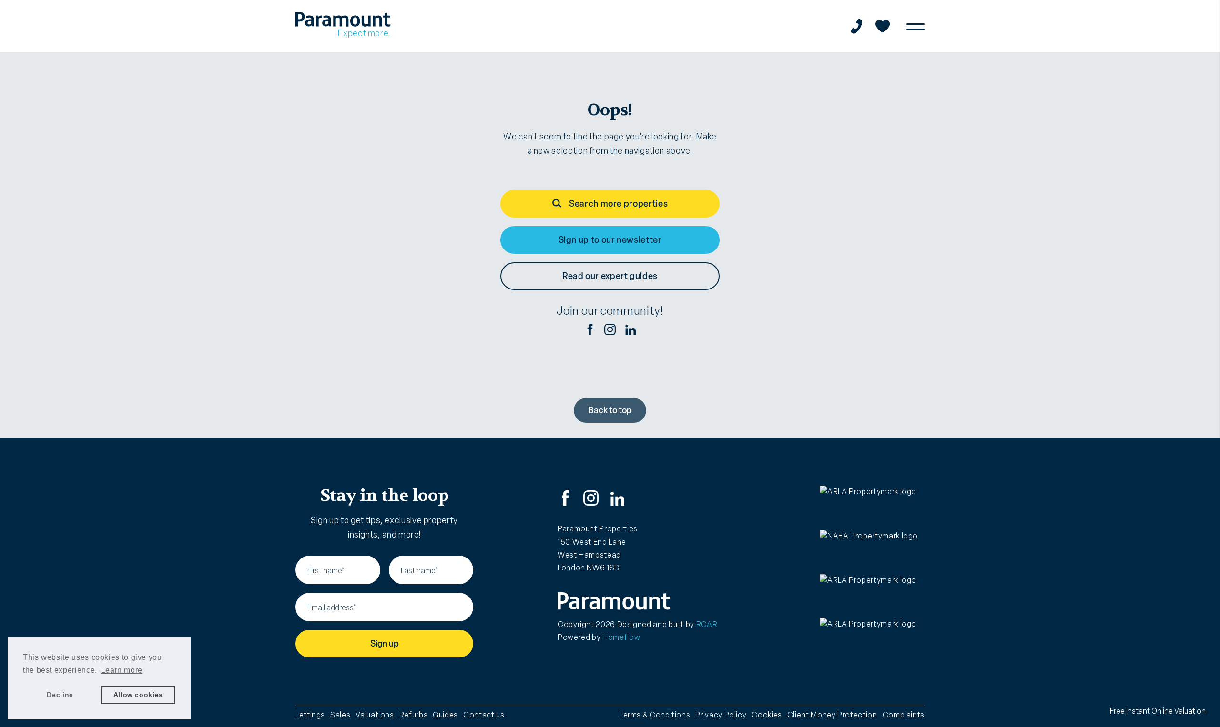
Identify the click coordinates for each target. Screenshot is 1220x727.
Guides (445, 714)
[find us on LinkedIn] (630, 329)
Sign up (384, 643)
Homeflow (621, 637)
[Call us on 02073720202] (856, 26)
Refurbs (413, 714)
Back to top (610, 410)
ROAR (707, 624)
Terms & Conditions (655, 714)
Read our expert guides (610, 276)
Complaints (904, 714)
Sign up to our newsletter (610, 240)
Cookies (767, 714)
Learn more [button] (121, 670)
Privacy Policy (720, 714)
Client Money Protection (832, 714)
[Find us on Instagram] (610, 329)
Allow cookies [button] (138, 694)
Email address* (331, 607)
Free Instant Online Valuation (1158, 711)
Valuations (375, 714)
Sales (340, 714)
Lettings (310, 714)
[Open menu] (915, 26)
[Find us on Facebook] (590, 329)
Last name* (419, 570)
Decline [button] (60, 694)
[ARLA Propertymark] (872, 505)
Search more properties (618, 204)
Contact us (483, 714)
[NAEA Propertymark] (872, 549)
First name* (326, 570)
